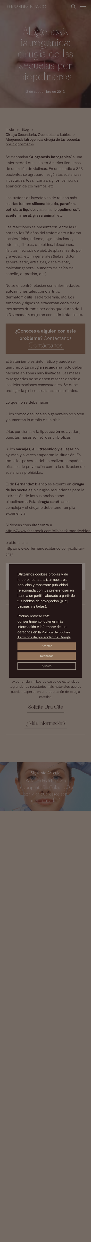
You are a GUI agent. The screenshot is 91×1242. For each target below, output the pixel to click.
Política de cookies (56, 632)
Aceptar (46, 646)
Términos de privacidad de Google (44, 637)
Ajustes (46, 666)
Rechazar (46, 656)
